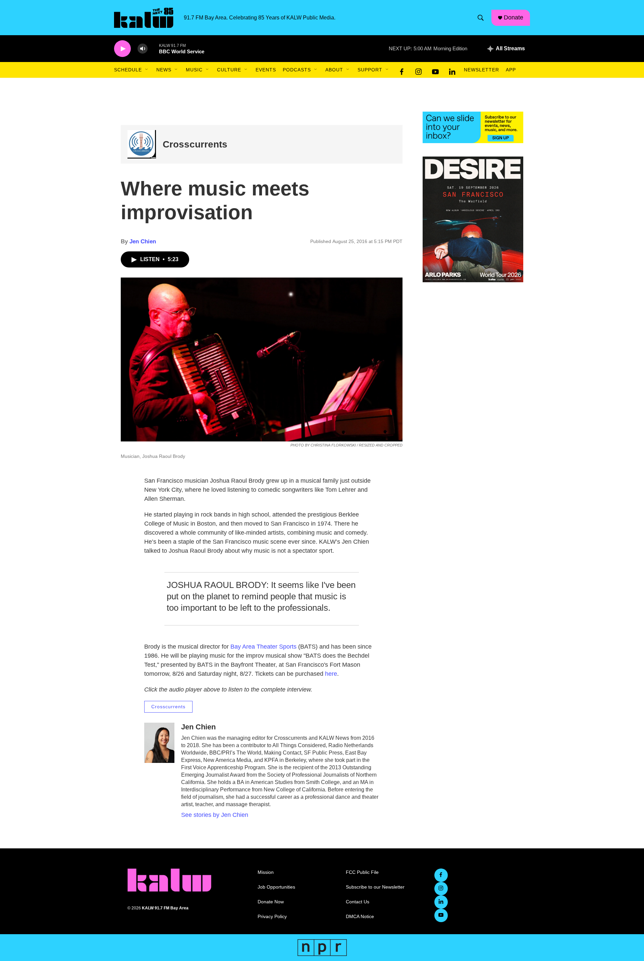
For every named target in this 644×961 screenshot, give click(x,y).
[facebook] (402, 70)
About (334, 69)
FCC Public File (362, 872)
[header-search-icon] (480, 18)
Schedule (128, 69)
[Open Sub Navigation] (147, 69)
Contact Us (357, 901)
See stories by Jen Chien (214, 815)
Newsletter (481, 69)
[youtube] (435, 70)
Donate (513, 17)
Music (194, 69)
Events (266, 69)
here (331, 673)
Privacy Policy (272, 916)
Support (370, 69)
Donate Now (271, 901)
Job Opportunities (276, 887)
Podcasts (297, 69)
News (163, 69)
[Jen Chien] (159, 743)
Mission (266, 872)
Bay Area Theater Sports (264, 646)
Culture (229, 69)
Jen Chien (142, 241)
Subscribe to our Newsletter (375, 887)
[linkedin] (452, 70)
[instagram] (419, 70)
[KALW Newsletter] (473, 127)
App (511, 69)
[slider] (153, 48)
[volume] (142, 48)
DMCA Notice (360, 916)
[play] (122, 49)
